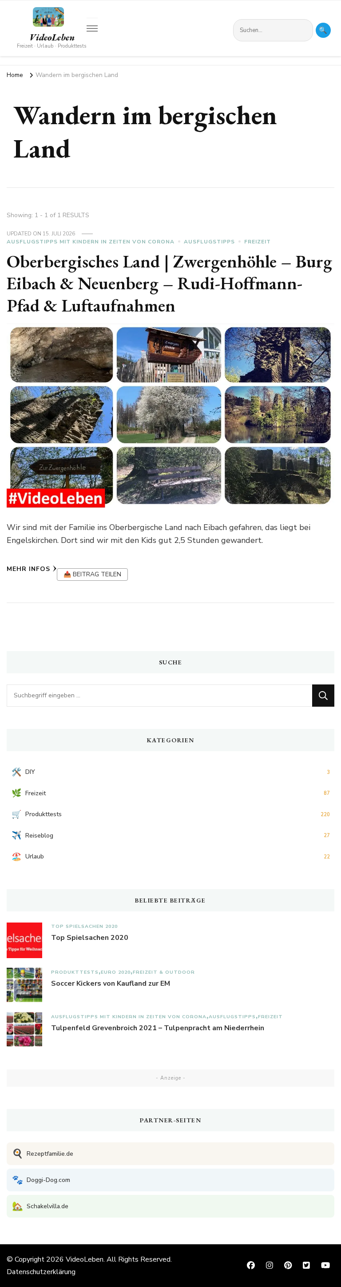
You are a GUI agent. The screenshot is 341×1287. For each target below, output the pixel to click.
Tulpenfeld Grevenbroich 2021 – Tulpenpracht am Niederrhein (157, 1028)
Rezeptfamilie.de (42, 1154)
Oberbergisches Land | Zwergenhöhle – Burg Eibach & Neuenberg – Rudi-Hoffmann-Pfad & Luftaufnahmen (169, 283)
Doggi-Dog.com (41, 1180)
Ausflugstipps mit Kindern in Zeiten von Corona (90, 241)
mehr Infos (28, 569)
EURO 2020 (116, 972)
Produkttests (75, 972)
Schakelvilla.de (40, 1206)
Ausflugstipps (209, 241)
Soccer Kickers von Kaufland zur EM (110, 983)
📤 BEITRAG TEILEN (92, 574)
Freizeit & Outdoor (164, 972)
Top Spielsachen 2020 (84, 926)
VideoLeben (52, 37)
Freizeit (257, 241)
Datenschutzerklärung (41, 1272)
